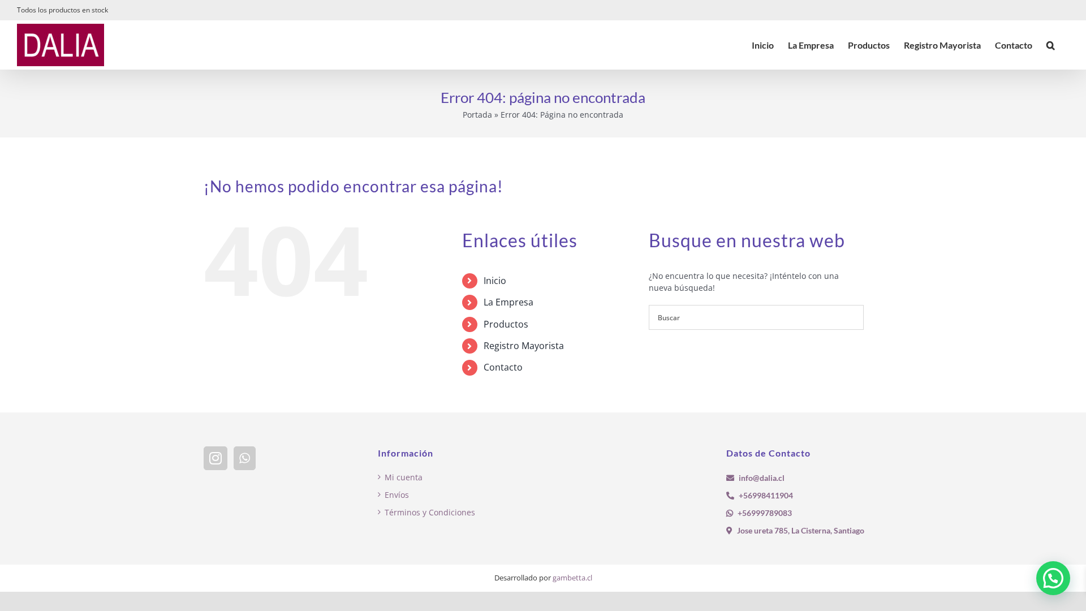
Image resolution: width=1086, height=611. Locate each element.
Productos (506, 324)
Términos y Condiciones (430, 512)
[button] (1050, 45)
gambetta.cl (572, 578)
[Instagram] (215, 458)
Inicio (495, 280)
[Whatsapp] (245, 458)
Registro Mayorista (524, 345)
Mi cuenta (404, 477)
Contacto (503, 367)
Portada (477, 114)
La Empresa (508, 302)
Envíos (397, 494)
